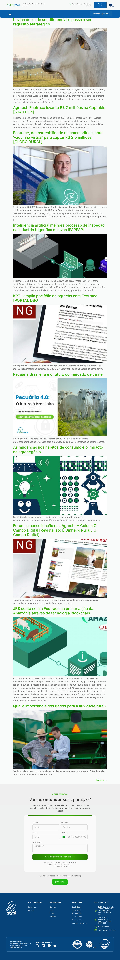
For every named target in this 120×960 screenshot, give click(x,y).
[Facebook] (49, 945)
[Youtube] (54, 945)
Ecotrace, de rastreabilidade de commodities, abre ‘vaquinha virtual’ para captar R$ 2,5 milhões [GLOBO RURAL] (58, 137)
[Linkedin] (43, 945)
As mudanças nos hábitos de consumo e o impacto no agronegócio (58, 449)
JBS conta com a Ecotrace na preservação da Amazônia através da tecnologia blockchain (53, 610)
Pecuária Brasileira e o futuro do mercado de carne (58, 374)
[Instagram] (37, 945)
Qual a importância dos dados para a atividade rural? (59, 706)
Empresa (64, 822)
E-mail (35, 832)
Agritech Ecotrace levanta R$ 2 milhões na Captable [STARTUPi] (59, 109)
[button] (10, 14)
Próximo (101, 780)
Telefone (64, 832)
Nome (35, 822)
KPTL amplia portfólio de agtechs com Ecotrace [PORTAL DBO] (55, 298)
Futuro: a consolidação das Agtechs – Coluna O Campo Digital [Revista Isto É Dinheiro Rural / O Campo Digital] (55, 530)
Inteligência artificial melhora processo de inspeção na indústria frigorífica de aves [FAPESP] (59, 227)
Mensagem (37, 842)
